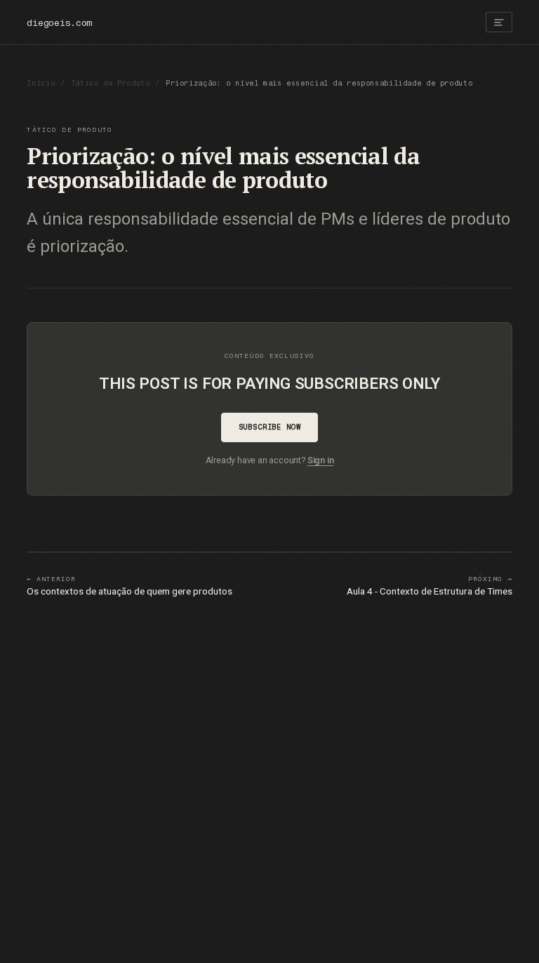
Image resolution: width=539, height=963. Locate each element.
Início (41, 83)
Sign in (320, 460)
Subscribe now (270, 427)
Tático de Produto (110, 83)
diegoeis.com (59, 22)
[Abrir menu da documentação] (499, 22)
